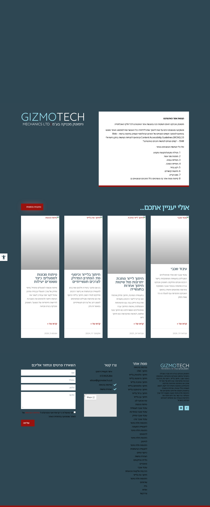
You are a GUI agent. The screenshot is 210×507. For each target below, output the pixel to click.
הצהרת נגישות (141, 456)
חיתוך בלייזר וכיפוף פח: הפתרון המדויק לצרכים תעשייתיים (85, 278)
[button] (3, 257)
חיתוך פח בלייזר (140, 474)
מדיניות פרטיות (140, 367)
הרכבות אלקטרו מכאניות (136, 471)
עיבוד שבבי (179, 268)
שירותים (143, 482)
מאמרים (143, 463)
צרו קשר (143, 493)
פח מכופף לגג (141, 400)
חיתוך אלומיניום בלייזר (137, 385)
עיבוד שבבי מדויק (139, 415)
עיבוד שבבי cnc (140, 419)
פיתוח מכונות (141, 404)
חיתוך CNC (142, 370)
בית (145, 485)
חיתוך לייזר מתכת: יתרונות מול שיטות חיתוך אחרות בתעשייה (129, 283)
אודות (144, 489)
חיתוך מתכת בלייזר (138, 382)
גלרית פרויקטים (140, 459)
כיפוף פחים (142, 452)
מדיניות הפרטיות (32, 412)
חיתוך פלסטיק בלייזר (138, 374)
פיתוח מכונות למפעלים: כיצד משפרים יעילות (45, 278)
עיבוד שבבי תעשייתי (138, 408)
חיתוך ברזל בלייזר (139, 393)
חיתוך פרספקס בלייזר (137, 389)
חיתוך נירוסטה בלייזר (138, 378)
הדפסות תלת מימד (138, 478)
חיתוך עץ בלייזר (140, 396)
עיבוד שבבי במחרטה (138, 411)
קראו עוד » (182, 324)
